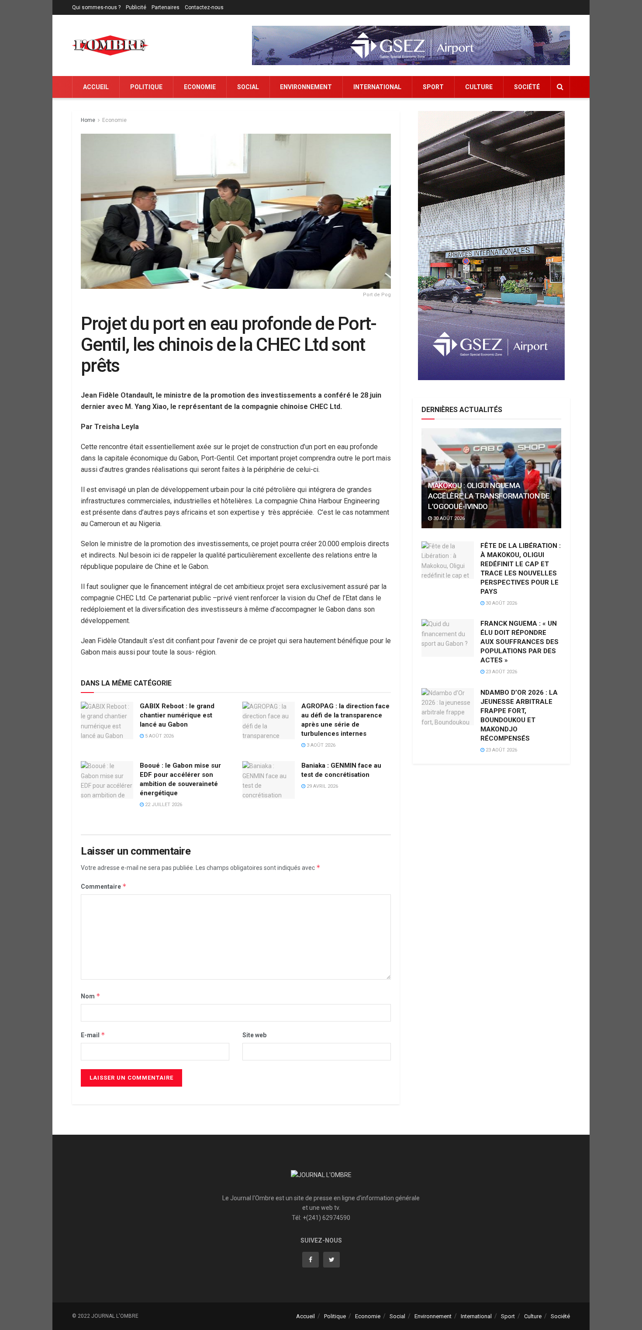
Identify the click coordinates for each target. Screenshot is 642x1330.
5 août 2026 (159, 736)
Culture (479, 86)
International (377, 86)
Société (527, 86)
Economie (200, 86)
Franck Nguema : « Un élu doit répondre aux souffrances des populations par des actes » (519, 642)
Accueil (96, 86)
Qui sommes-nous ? (96, 7)
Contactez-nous (204, 7)
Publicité (136, 7)
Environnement (306, 86)
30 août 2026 (448, 518)
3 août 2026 (320, 745)
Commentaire (104, 886)
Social (248, 86)
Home (88, 120)
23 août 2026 (500, 672)
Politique (146, 86)
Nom (90, 996)
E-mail (93, 1035)
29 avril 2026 (321, 786)
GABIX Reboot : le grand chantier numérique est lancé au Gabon (177, 715)
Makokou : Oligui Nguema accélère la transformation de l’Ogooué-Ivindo (489, 496)
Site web (254, 1035)
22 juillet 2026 (163, 804)
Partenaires (165, 7)
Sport (433, 86)
